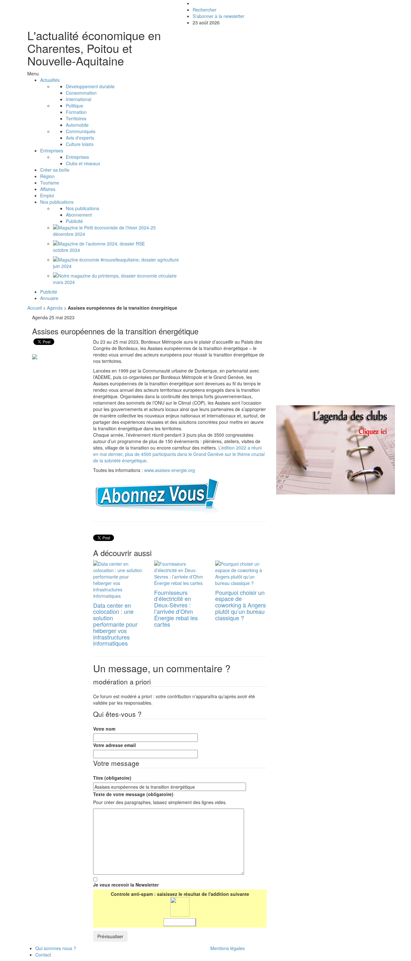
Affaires (47, 189)
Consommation (81, 93)
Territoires (76, 118)
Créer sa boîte (54, 170)
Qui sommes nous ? (55, 948)
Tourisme (49, 182)
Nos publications (57, 202)
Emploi (47, 195)
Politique (74, 105)
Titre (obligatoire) (112, 778)
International (78, 99)
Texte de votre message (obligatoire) (133, 794)
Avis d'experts (80, 137)
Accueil (34, 308)
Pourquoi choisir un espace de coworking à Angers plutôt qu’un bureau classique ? (240, 605)
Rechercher (204, 9)
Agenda (55, 308)
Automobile (77, 125)
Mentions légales (227, 948)
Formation (76, 112)
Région (47, 176)
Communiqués (80, 131)
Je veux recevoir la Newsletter (126, 884)
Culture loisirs (79, 144)
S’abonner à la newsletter (218, 16)
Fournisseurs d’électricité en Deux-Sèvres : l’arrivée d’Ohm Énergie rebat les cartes (176, 608)
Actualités (50, 80)
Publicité (74, 221)
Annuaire (49, 298)
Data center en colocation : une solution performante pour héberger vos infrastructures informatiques (115, 624)
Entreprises (51, 150)
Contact (43, 954)
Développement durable (90, 86)
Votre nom (104, 728)
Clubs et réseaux (83, 163)
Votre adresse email (114, 745)
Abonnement (79, 214)
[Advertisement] (330, 359)
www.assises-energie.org (169, 470)
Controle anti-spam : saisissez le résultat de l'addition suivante (180, 894)
